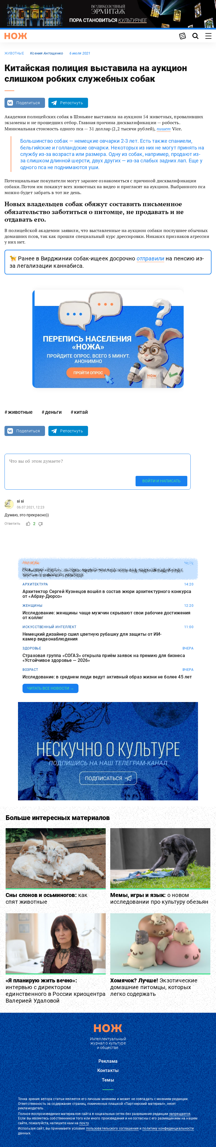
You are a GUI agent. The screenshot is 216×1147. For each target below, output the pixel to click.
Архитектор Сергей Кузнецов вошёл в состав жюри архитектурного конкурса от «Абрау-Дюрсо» (106, 594)
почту (84, 1123)
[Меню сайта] (208, 36)
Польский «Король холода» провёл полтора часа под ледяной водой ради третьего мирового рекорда (102, 573)
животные (14, 53)
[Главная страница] (15, 36)
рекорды (31, 563)
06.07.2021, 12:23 (30, 507)
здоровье (31, 648)
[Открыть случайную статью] (182, 36)
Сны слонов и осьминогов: (47, 898)
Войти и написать (161, 481)
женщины (32, 606)
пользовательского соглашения (112, 1128)
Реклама (108, 1061)
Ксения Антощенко (46, 53)
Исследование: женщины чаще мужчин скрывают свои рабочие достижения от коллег (106, 615)
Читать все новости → (50, 688)
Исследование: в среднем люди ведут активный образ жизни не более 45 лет (107, 677)
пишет (164, 128)
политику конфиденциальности (168, 1128)
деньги (53, 412)
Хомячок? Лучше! (154, 987)
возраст (30, 670)
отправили (150, 258)
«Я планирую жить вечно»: (56, 990)
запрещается (179, 1114)
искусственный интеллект (49, 627)
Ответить (12, 523)
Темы (108, 1080)
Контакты (108, 1070)
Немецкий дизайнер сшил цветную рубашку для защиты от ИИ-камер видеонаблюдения (91, 637)
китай (81, 412)
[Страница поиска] (195, 36)
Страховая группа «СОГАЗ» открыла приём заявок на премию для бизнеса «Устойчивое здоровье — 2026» (103, 658)
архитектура (35, 584)
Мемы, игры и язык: (159, 898)
